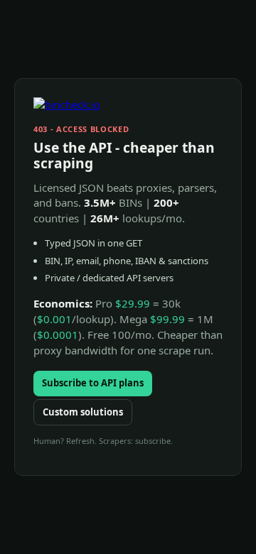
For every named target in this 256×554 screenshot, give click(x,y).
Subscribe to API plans (93, 382)
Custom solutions (83, 412)
